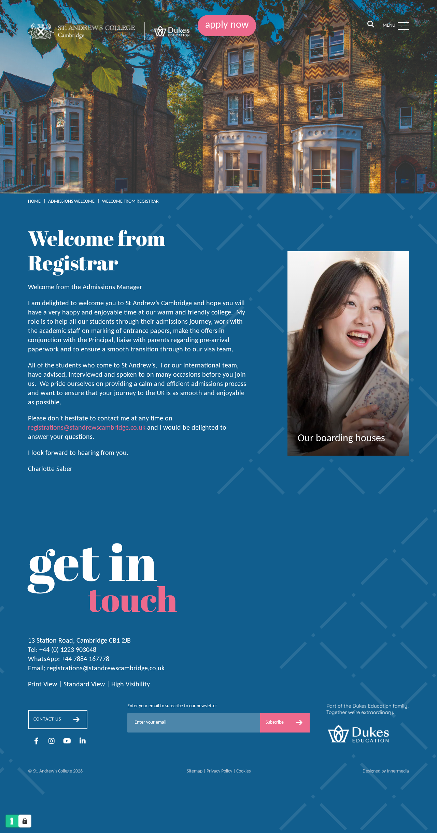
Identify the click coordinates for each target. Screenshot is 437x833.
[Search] (370, 25)
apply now (227, 25)
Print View (42, 684)
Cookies (243, 771)
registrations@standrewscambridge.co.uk (86, 428)
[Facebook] (36, 741)
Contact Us (47, 719)
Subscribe (275, 722)
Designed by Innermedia (386, 771)
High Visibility (130, 684)
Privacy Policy (219, 771)
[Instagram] (51, 741)
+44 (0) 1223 (67, 650)
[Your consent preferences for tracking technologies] (24, 821)
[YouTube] (67, 741)
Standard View (84, 684)
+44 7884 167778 (85, 659)
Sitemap (194, 771)
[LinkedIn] (83, 741)
